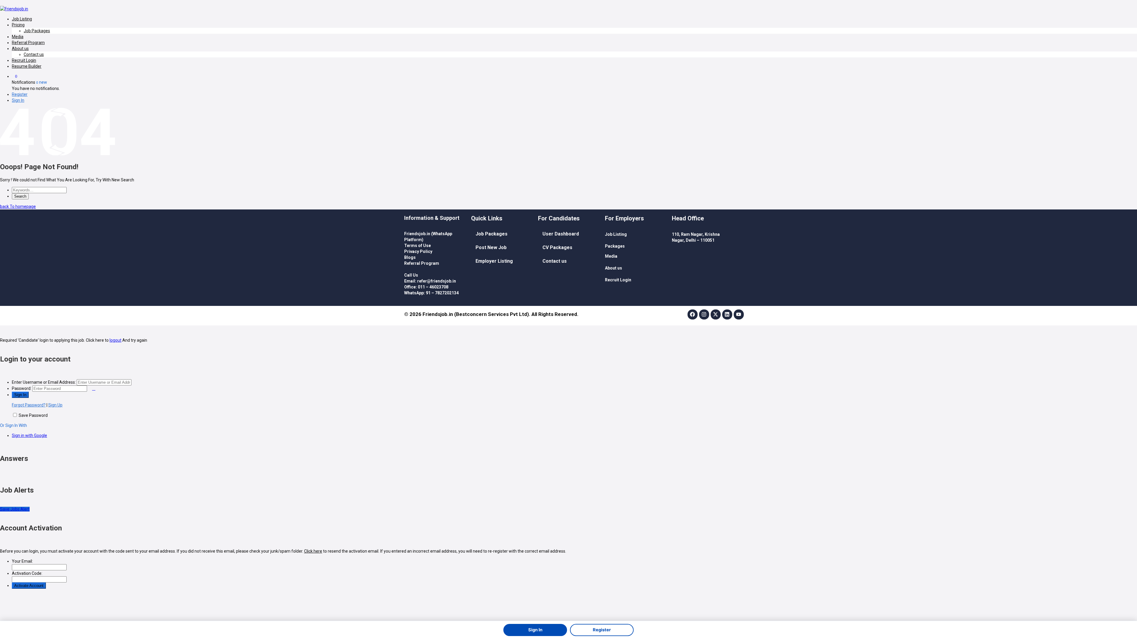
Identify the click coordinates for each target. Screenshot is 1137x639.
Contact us (34, 54)
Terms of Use (417, 245)
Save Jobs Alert (15, 509)
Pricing (18, 24)
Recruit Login (24, 60)
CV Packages (557, 247)
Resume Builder (26, 66)
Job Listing (22, 19)
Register (20, 94)
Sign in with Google (29, 435)
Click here (313, 551)
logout (115, 340)
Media (17, 36)
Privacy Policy (418, 251)
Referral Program (28, 42)
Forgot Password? (29, 405)
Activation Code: (27, 573)
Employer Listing (494, 261)
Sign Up (55, 405)
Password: (21, 388)
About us (20, 48)
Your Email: (22, 561)
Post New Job (491, 247)
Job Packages (37, 30)
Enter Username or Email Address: (44, 382)
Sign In (18, 100)
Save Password (33, 415)
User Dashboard (560, 234)
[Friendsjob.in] (14, 9)
